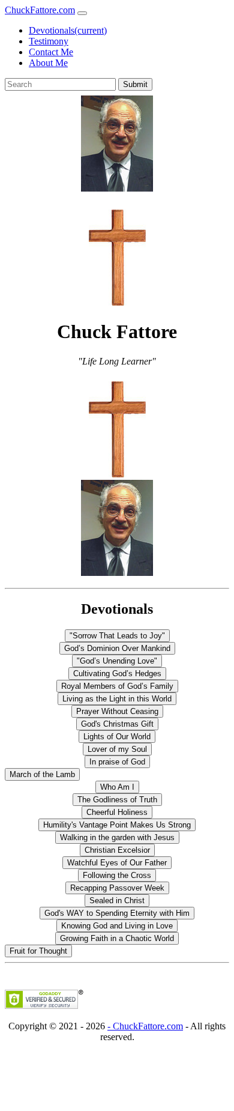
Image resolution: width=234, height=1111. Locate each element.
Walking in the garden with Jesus (117, 837)
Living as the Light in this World (117, 698)
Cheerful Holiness (117, 812)
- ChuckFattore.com (145, 1026)
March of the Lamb (42, 774)
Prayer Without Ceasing (117, 711)
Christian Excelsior (117, 850)
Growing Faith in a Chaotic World (117, 938)
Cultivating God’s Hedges (117, 673)
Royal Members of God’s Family (117, 686)
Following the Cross (117, 875)
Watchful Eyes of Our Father (117, 862)
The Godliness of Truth (117, 799)
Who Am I (117, 787)
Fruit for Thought (38, 950)
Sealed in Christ (117, 900)
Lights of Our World (117, 736)
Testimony (48, 41)
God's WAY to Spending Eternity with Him (117, 913)
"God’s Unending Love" (117, 660)
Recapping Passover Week (117, 887)
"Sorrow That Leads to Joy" (117, 635)
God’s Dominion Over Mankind (117, 648)
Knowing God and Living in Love (117, 925)
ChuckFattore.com (40, 10)
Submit (135, 84)
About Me (48, 63)
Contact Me (51, 52)
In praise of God (117, 761)
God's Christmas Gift (117, 723)
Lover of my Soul (117, 749)
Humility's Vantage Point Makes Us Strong (117, 824)
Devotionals (68, 30)
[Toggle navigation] (82, 13)
